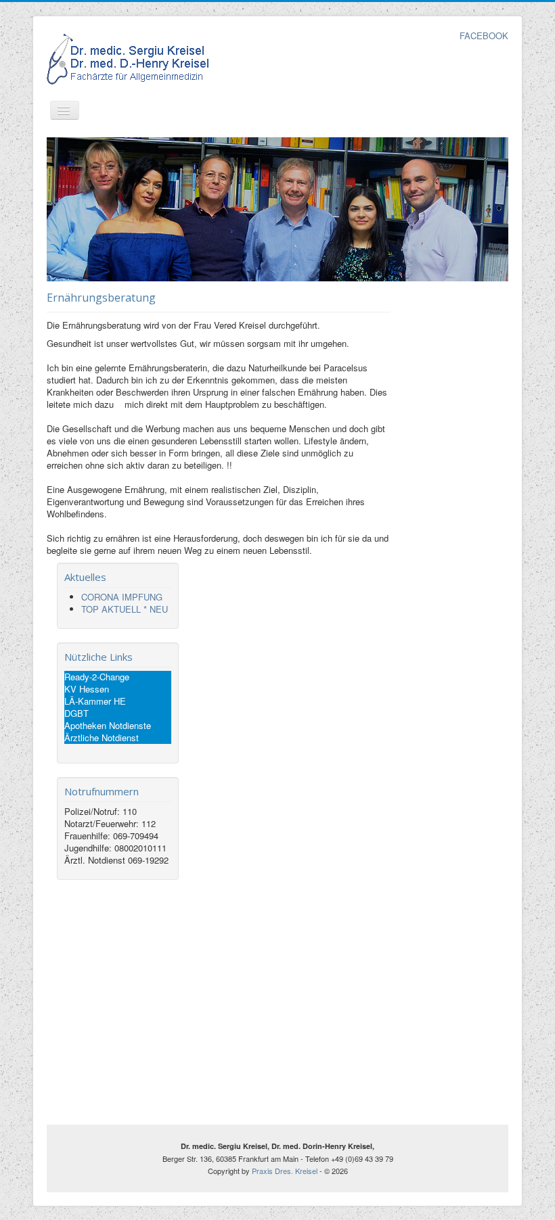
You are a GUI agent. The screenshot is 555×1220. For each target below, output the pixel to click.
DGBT (76, 713)
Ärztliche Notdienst (101, 738)
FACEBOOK (484, 35)
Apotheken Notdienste (107, 726)
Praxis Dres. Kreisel (284, 1170)
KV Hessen (86, 689)
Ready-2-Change (96, 677)
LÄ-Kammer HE (95, 701)
